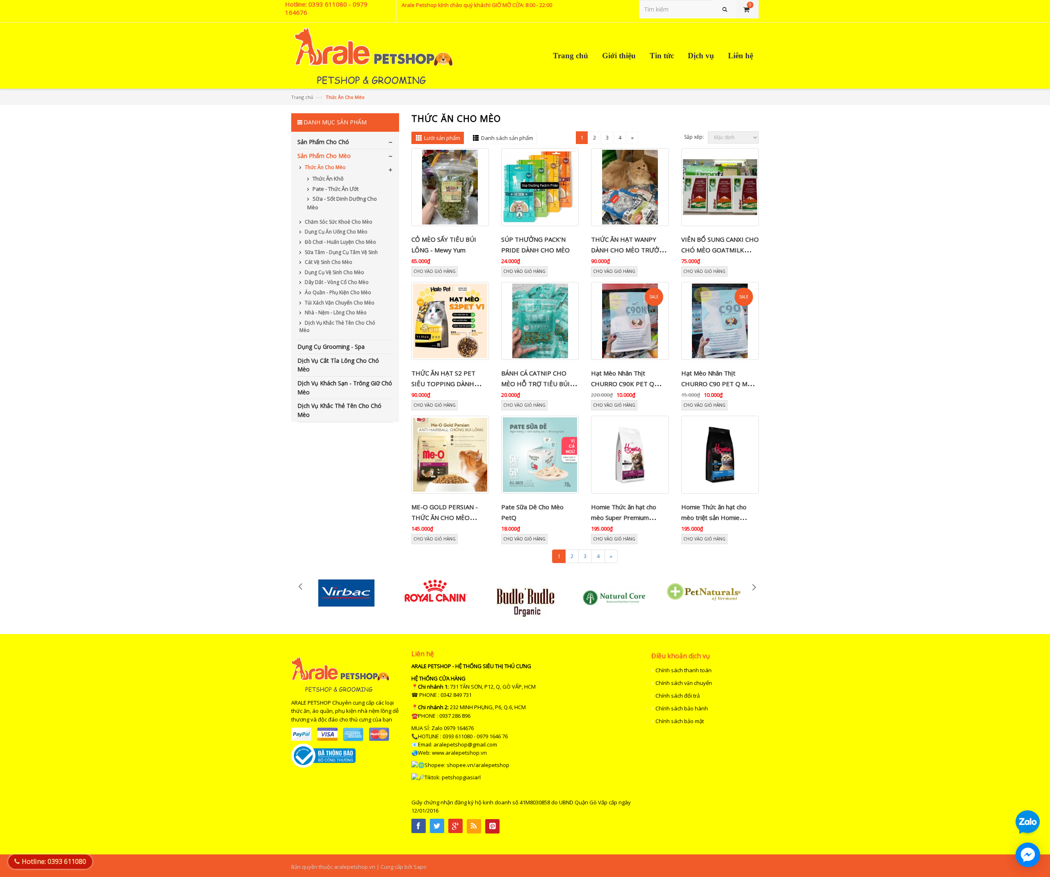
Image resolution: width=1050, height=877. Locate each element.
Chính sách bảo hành (681, 708)
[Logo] (340, 690)
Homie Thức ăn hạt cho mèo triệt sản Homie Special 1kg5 (713, 518)
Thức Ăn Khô (327, 178)
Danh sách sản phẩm (507, 138)
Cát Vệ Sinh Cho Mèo (328, 262)
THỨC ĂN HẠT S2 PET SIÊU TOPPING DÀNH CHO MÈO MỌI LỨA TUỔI (448, 384)
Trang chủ (302, 97)
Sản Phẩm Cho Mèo (324, 156)
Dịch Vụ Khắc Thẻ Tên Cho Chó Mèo (337, 326)
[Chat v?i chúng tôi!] (1028, 855)
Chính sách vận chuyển (683, 683)
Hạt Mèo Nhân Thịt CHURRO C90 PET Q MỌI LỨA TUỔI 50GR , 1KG (717, 384)
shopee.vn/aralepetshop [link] (478, 765)
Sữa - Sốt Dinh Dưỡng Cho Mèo (342, 203)
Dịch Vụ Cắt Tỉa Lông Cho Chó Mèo (338, 365)
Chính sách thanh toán (683, 670)
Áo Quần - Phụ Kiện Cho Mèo (337, 292)
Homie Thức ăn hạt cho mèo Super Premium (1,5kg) (623, 518)
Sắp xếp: (694, 136)
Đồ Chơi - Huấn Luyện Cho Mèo (340, 241)
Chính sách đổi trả (677, 695)
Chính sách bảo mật (679, 721)
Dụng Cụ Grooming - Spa (331, 346)
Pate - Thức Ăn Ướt (334, 188)
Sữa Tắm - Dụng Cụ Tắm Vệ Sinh (341, 252)
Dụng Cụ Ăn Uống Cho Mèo (336, 231)
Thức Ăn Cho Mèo (325, 167)
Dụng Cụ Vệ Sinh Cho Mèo (334, 272)
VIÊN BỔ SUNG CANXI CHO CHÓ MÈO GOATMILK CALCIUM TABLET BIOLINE (720, 250)
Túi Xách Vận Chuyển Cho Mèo (339, 302)
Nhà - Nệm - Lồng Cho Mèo (335, 312)
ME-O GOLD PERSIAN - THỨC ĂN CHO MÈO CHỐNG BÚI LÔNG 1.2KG (447, 518)
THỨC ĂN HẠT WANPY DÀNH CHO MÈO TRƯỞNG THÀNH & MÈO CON (629, 250)
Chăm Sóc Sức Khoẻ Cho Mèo (338, 221)
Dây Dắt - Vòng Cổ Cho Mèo (336, 282)
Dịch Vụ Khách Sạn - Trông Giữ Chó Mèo (344, 387)
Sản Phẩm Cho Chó (323, 142)
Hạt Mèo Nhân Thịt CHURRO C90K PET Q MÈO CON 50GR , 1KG (623, 384)
